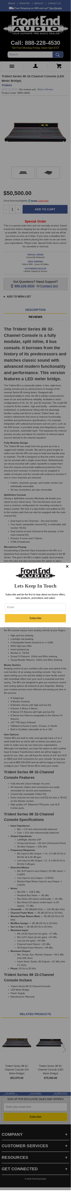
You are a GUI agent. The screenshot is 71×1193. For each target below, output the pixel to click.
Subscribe (35, 618)
